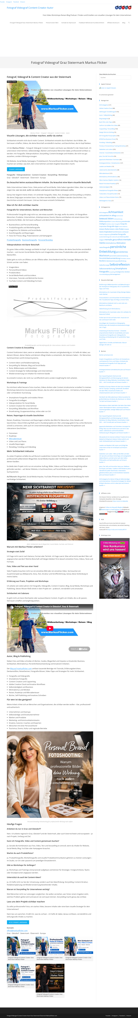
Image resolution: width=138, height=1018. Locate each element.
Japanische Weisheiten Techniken (109, 159)
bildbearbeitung (118, 219)
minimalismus (111, 243)
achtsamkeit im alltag (107, 215)
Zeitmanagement (115, 274)
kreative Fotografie (119, 234)
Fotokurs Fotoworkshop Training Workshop (112, 146)
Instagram (9, 2)
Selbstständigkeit (104, 187)
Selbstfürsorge (104, 265)
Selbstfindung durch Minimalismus (109, 309)
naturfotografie (104, 247)
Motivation (121, 243)
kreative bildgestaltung (105, 234)
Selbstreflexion (120, 264)
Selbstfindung (122, 261)
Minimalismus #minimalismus (108, 177)
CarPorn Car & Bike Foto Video (108, 125)
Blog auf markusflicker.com (21, 668)
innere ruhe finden (116, 229)
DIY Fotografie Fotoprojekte (107, 136)
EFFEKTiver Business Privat (107, 139)
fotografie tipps (113, 226)
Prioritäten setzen (125, 258)
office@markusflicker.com (17, 930)
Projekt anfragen (16, 169)
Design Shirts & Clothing (106, 132)
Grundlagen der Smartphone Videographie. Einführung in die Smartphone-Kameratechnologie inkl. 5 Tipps (114, 325)
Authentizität (119, 215)
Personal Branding (45, 240)
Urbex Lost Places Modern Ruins (109, 197)
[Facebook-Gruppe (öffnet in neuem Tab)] (120, 7)
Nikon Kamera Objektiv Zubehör (109, 180)
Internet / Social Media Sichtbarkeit (109, 153)
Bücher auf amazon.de (106, 355)
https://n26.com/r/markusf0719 (116, 530)
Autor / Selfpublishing (105, 115)
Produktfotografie (14, 240)
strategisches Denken (122, 272)
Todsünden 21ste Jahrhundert (108, 194)
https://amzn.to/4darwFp (120, 501)
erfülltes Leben (110, 224)
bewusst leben (106, 218)
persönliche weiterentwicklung (119, 256)
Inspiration (108, 232)
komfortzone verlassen (121, 232)
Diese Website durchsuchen (107, 74)
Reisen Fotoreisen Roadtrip (107, 183)
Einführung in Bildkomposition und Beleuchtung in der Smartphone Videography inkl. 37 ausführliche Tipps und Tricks (114, 287)
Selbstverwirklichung (107, 268)
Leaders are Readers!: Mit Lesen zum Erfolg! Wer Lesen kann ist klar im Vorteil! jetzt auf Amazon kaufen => (113, 447)
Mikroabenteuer (15, 438)
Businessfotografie (29, 240)
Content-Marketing (116, 221)
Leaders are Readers (105, 166)
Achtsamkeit (115, 212)
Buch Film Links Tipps (105, 122)
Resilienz (102, 261)
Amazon (22, 2)
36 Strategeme (103, 105)
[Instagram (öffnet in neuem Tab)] (126, 7)
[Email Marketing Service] (114, 568)
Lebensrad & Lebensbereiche (108, 170)
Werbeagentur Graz (105, 201)
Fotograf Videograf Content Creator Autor (30, 7)
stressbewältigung (104, 274)
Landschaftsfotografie (105, 237)
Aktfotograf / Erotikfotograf (107, 112)
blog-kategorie (103, 118)
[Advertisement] (69, 41)
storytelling (112, 272)
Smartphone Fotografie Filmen (108, 190)
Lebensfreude (116, 237)
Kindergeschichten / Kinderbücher (109, 163)
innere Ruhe (104, 229)
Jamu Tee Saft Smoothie (106, 156)
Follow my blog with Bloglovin (114, 507)
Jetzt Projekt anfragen (18, 922)
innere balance (123, 226)
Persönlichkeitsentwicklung (109, 258)
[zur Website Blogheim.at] (105, 512)
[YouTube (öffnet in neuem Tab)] (129, 7)
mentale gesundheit (113, 239)
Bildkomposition (105, 221)
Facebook (16, 2)
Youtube (2, 2)
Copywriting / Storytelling (107, 129)
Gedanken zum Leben (105, 149)
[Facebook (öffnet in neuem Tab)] (116, 7)
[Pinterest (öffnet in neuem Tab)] (123, 7)
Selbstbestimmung (111, 261)
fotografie (117, 224)
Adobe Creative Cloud (105, 108)
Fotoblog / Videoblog (105, 142)
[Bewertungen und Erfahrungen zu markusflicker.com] (110, 509)
